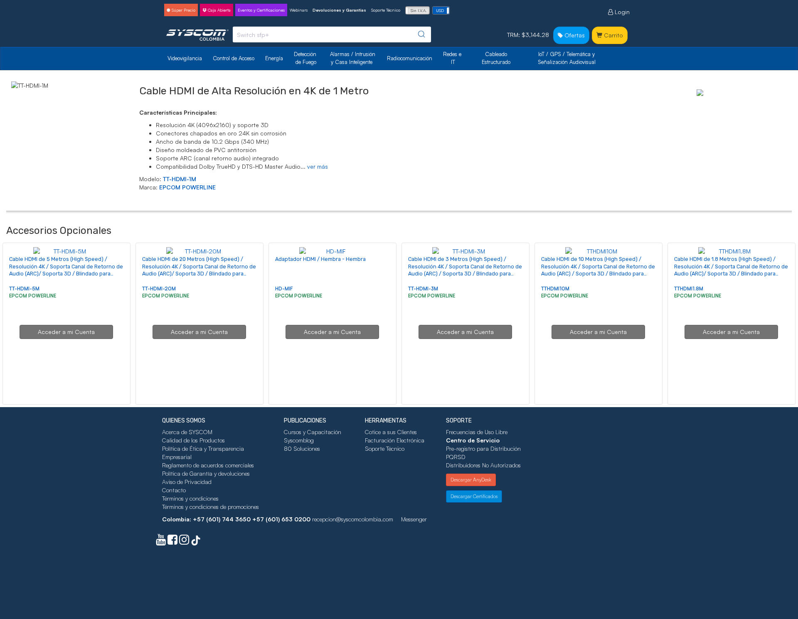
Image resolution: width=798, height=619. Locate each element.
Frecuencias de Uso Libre (476, 431)
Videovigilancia (184, 58)
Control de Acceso (233, 58)
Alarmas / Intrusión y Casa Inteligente (353, 58)
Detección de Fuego (306, 58)
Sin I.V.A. (419, 10)
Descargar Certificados (474, 496)
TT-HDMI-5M (24, 288)
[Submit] (421, 34)
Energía (274, 58)
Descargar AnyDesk (471, 480)
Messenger (414, 519)
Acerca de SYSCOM (187, 431)
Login (621, 11)
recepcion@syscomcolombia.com (352, 519)
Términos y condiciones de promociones (210, 506)
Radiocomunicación (409, 58)
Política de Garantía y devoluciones (206, 473)
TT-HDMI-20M (159, 288)
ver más (317, 166)
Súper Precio (182, 9)
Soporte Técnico (385, 9)
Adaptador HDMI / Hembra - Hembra (320, 259)
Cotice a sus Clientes (391, 431)
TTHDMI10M (555, 288)
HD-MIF (284, 288)
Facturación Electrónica (394, 440)
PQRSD (456, 456)
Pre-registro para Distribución (483, 448)
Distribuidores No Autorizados (483, 465)
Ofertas (574, 35)
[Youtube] (161, 541)
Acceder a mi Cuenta (66, 331)
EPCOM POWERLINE (187, 187)
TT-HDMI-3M (423, 288)
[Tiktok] (196, 541)
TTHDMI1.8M (688, 288)
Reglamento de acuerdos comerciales (208, 465)
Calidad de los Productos (193, 440)
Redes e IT (452, 58)
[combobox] (332, 34)
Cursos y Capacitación (312, 431)
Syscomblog (299, 440)
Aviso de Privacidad (187, 481)
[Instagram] (184, 541)
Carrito (612, 35)
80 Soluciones (302, 448)
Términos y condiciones (190, 498)
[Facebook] (172, 541)
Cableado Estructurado (496, 58)
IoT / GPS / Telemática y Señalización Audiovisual (567, 58)
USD (440, 10)
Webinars (299, 9)
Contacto (174, 490)
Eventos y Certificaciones (261, 9)
